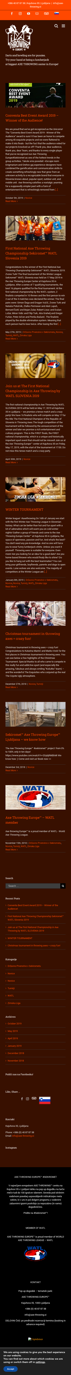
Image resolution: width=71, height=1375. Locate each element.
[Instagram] (27, 1098)
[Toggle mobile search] (56, 26)
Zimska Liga (26, 335)
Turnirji (8, 335)
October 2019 (14, 1023)
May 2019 (13, 1031)
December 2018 (16, 1053)
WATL (16, 335)
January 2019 (14, 1046)
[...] (56, 189)
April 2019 (13, 1038)
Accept (10, 1369)
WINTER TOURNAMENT (24, 509)
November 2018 (16, 1060)
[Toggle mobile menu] (64, 26)
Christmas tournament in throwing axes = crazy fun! (34, 945)
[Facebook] (22, 1098)
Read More (10, 201)
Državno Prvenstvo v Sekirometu (39, 332)
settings (40, 1362)
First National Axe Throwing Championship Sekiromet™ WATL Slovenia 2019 (31, 253)
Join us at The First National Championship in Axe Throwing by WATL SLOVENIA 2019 (32, 391)
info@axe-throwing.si (23, 1135)
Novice (28, 198)
